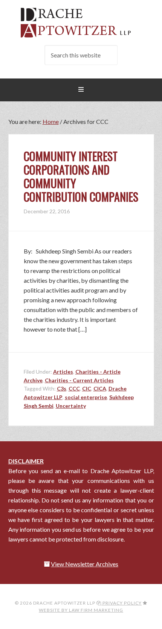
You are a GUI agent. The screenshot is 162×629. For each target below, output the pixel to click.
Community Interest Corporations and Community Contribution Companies (81, 176)
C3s (61, 388)
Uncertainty (71, 406)
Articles (63, 371)
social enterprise (86, 397)
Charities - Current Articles (79, 380)
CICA (99, 388)
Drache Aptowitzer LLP (81, 23)
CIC (86, 388)
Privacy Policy (121, 603)
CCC (74, 388)
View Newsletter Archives (84, 563)
